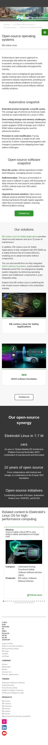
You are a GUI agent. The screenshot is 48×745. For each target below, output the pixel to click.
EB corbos (6, 703)
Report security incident (12, 646)
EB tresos (6, 709)
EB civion (6, 701)
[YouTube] (4, 733)
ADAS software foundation (14, 266)
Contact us (24, 213)
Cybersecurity (8, 685)
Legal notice (7, 643)
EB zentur (6, 711)
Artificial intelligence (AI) (13, 693)
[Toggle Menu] (42, 3)
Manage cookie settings (5, 653)
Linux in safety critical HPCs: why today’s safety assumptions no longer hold (22, 534)
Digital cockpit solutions (12, 690)
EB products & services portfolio (16, 716)
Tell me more (36, 595)
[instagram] (4, 721)
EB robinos (7, 706)
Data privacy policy (10, 648)
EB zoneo (6, 714)
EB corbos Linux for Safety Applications (20, 236)
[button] (4, 601)
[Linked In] (4, 727)
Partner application (10, 674)
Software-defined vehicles (13, 683)
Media (4, 669)
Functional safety (9, 688)
